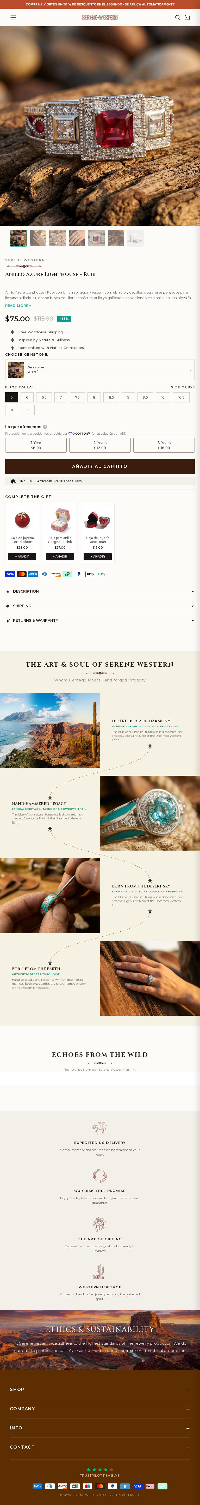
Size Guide (183, 387)
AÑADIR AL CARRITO (100, 466)
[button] (100, 283)
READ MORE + (18, 305)
